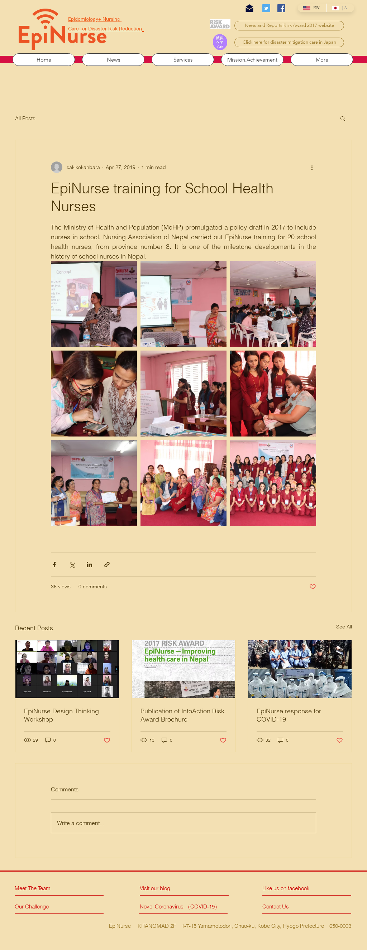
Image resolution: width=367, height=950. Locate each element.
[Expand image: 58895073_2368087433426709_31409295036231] (273, 394)
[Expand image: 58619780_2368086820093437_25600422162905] (183, 394)
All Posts (25, 118)
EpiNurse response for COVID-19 (289, 715)
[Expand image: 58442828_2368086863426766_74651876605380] (273, 304)
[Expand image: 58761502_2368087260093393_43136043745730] (183, 483)
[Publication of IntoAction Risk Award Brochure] (183, 669)
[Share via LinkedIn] (89, 564)
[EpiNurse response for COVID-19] (300, 669)
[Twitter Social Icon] (266, 8)
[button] (342, 118)
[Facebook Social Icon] (281, 8)
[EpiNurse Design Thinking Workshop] (67, 669)
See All (344, 626)
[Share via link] (107, 564)
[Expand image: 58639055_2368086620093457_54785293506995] (94, 394)
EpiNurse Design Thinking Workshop (61, 715)
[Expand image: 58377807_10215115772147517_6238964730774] (273, 483)
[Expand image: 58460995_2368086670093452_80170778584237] (94, 483)
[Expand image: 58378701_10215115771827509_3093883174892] (94, 304)
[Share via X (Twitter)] (71, 564)
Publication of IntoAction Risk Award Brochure (182, 715)
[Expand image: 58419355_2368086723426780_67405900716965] (183, 304)
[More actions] (312, 167)
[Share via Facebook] (54, 564)
